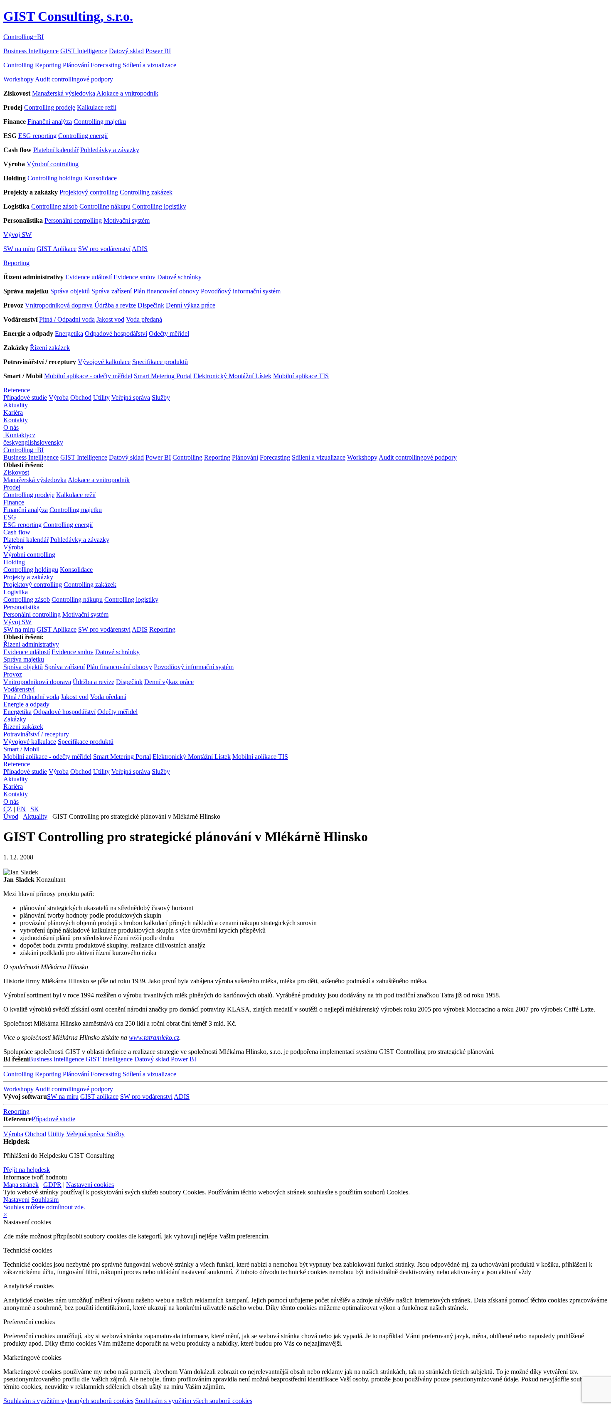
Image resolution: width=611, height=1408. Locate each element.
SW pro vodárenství (104, 248)
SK (34, 808)
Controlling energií (83, 135)
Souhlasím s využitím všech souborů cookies (193, 1400)
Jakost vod (110, 319)
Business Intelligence (31, 50)
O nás (11, 427)
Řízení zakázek (50, 347)
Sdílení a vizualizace (149, 65)
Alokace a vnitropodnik (127, 93)
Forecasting (106, 65)
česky (10, 442)
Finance (13, 502)
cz (32, 434)
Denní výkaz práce (190, 305)
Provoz (12, 674)
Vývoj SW (17, 234)
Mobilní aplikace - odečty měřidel (88, 375)
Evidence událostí (88, 277)
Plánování (76, 65)
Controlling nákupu (105, 206)
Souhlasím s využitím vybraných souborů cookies (68, 1400)
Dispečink (151, 305)
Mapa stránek (21, 1184)
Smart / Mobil (21, 749)
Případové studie (25, 397)
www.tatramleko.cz (154, 1037)
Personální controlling (73, 220)
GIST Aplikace (56, 248)
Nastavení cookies (90, 1184)
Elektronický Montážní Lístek (232, 375)
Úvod (10, 816)
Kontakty (15, 419)
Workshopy (18, 79)
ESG (9, 517)
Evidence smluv (134, 277)
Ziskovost (16, 472)
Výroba (59, 397)
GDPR (52, 1184)
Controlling (18, 65)
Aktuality (15, 405)
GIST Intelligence (83, 50)
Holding (14, 562)
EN (21, 808)
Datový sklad (126, 50)
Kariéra (13, 412)
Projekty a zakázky (28, 577)
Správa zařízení (111, 291)
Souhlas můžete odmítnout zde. (44, 1207)
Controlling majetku (100, 121)
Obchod (80, 397)
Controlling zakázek (146, 192)
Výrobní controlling (53, 163)
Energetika (69, 333)
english (27, 442)
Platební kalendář (56, 149)
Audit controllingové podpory (74, 79)
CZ (7, 808)
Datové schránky (179, 277)
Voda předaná (144, 319)
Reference (16, 390)
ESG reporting (37, 135)
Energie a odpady (26, 704)
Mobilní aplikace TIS (301, 375)
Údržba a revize (115, 305)
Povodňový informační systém (241, 291)
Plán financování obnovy (166, 291)
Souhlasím (45, 1199)
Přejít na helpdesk (26, 1169)
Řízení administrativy (31, 644)
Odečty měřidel (169, 333)
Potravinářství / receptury (36, 734)
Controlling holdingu (54, 178)
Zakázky (14, 719)
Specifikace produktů (160, 361)
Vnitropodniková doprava (59, 305)
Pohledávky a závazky (109, 149)
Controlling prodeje (49, 107)
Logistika (15, 592)
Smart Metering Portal (163, 375)
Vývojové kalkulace (104, 361)
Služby (161, 397)
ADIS (140, 248)
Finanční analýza (49, 121)
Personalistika (21, 606)
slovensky (50, 442)
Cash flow (16, 532)
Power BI (158, 50)
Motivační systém (126, 220)
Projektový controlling (88, 192)
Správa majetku (23, 659)
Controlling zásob (54, 206)
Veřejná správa (130, 397)
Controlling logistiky (159, 206)
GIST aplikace (99, 1096)
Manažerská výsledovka (63, 93)
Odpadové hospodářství (116, 333)
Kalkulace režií (96, 107)
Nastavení (16, 1199)
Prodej (11, 487)
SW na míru (19, 248)
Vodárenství (18, 689)
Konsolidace (100, 178)
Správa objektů (70, 291)
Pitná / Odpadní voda (67, 319)
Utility (101, 397)
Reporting (48, 65)
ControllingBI (23, 36)
